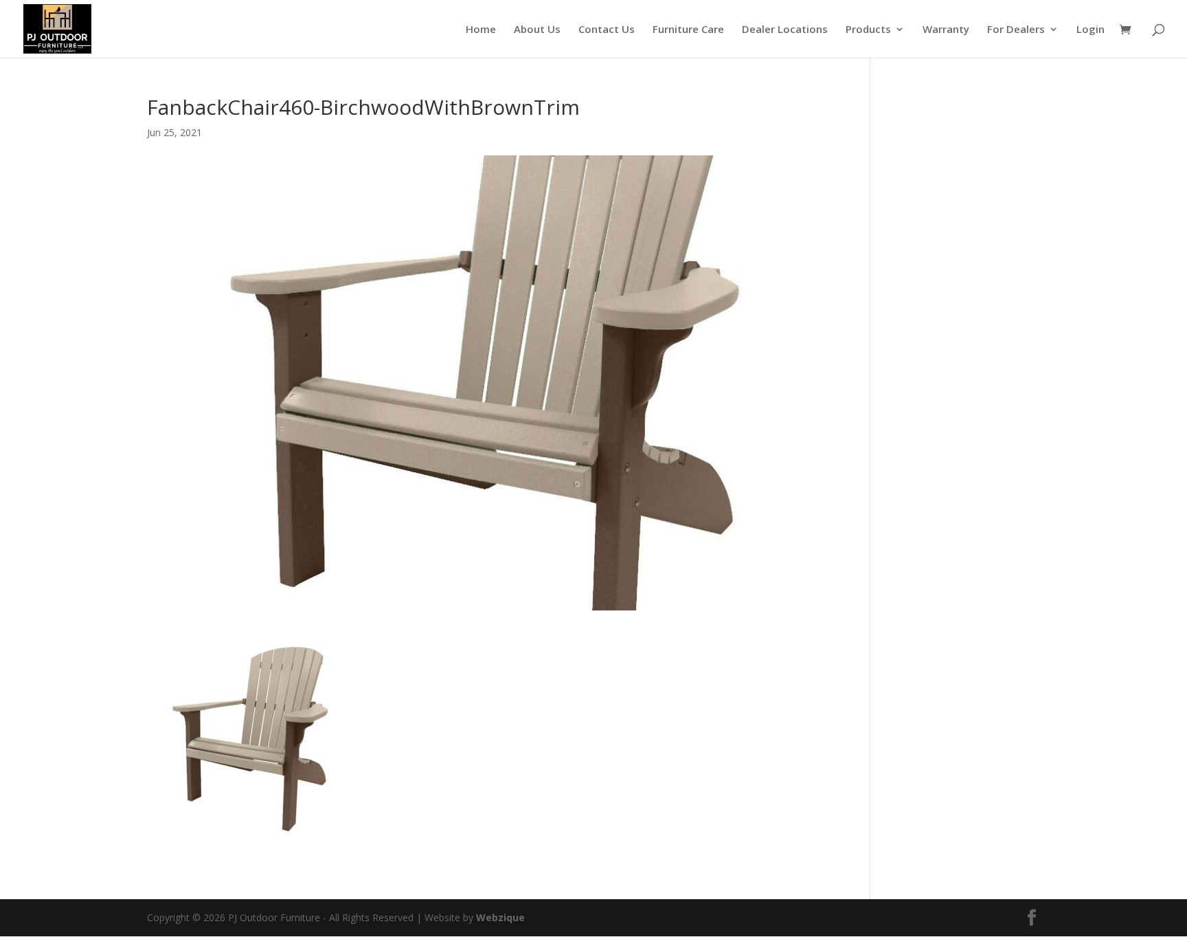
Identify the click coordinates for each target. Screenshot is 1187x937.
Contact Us (606, 30)
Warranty (946, 30)
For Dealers (1016, 30)
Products (868, 30)
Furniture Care (688, 30)
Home (481, 30)
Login (1090, 30)
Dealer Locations (785, 30)
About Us (537, 30)
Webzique (500, 917)
